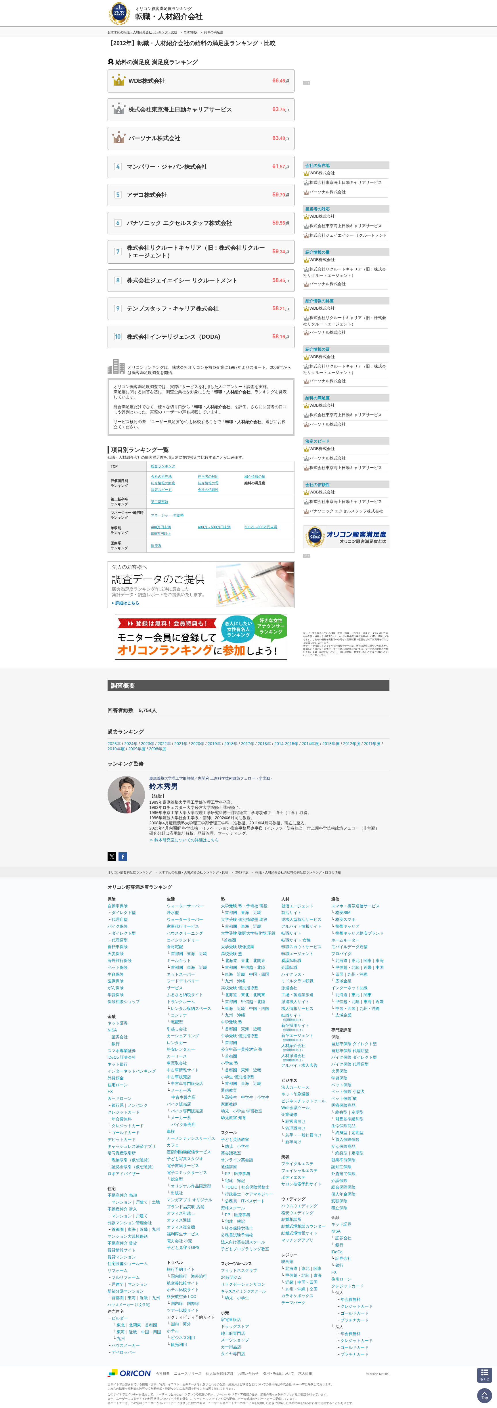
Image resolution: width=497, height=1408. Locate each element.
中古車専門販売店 (187, 1083)
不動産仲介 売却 (122, 1195)
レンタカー (177, 1042)
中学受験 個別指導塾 (239, 1035)
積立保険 (339, 1208)
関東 (318, 1268)
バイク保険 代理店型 (350, 1064)
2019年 (214, 743)
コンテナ (179, 1015)
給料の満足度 (317, 398)
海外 (187, 1324)
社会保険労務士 (255, 1187)
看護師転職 (291, 960)
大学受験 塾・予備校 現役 (244, 906)
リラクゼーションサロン (243, 1284)
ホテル (173, 1330)
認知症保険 (341, 1166)
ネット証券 (118, 1023)
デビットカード (122, 1139)
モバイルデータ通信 (349, 946)
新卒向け (293, 1141)
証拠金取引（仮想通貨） (134, 1166)
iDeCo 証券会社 (122, 1057)
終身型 (341, 1112)
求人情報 (305, 1374)
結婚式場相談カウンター (303, 1226)
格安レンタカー (181, 1049)
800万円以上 (161, 534)
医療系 (156, 546)
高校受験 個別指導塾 (239, 987)
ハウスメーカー (126, 1345)
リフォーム (118, 1270)
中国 (380, 967)
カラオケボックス (297, 1295)
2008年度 (157, 749)
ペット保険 (118, 967)
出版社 (177, 1193)
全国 (313, 1289)
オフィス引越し (181, 1213)
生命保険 (116, 974)
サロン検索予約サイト (301, 1184)
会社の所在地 (161, 477)
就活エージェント (297, 906)
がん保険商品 (343, 1146)
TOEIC (231, 1187)
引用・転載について (278, 1374)
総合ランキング (163, 466)
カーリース (177, 1056)
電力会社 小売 (179, 1241)
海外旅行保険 (120, 960)
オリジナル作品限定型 (191, 1186)
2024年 (130, 743)
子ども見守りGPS (183, 1247)
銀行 (116, 1043)
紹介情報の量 (254, 477)
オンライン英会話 (237, 1160)
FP (227, 1173)
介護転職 (289, 967)
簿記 (241, 1180)
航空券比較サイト (183, 1283)
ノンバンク (138, 1105)
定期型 (357, 1112)
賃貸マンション (122, 1257)
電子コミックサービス (187, 1172)
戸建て (142, 1202)
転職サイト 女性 (296, 940)
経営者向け (295, 1121)
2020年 (197, 743)
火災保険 (116, 953)
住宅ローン (118, 1085)
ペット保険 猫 (344, 1098)
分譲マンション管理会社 (130, 1222)
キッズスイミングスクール (243, 1291)
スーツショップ (235, 1340)
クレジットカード (124, 1112)
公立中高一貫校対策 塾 (241, 1049)
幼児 (229, 1146)
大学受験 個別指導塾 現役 (244, 919)
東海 (132, 1229)
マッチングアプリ (297, 1240)
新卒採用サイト (295, 1027)
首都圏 (118, 1229)
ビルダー (120, 1318)
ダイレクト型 (124, 912)
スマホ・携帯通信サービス (355, 906)
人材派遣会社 (293, 1057)
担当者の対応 (208, 477)
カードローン (120, 1098)
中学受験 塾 (231, 1022)
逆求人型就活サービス (301, 919)
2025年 (114, 743)
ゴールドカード (126, 1132)
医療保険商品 (343, 1105)
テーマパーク (293, 1302)
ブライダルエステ (297, 1163)
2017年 (247, 743)
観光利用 (179, 1344)
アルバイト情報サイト (301, 926)
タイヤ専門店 (233, 1353)
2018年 (231, 743)
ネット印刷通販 (295, 1094)
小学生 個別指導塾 (237, 1077)
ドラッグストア (235, 1326)
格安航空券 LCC (181, 1296)
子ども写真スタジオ (185, 1158)
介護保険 (339, 1180)
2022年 (164, 743)
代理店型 (120, 919)
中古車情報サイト (183, 1070)
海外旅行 (199, 1276)
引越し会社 (177, 1029)
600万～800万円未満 (260, 527)
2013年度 (331, 743)
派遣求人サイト (295, 1001)
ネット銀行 (118, 1064)
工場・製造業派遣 (297, 994)
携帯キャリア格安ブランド (359, 933)
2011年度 (372, 743)
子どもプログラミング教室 (245, 1249)
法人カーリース (295, 1087)
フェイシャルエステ (299, 1170)
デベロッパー (124, 1352)
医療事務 (242, 1173)
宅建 (229, 1180)
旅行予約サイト (181, 1269)
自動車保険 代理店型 (350, 1050)
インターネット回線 (349, 987)
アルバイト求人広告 (299, 1065)
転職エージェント (297, 953)
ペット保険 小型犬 (348, 1091)
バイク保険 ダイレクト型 (354, 1057)
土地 (156, 1202)
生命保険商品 (343, 1125)
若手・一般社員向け (303, 1135)
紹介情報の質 (208, 483)
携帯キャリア (347, 926)
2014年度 (310, 743)
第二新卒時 (159, 502)
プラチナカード (355, 1320)
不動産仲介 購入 (122, 1209)
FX (110, 1091)
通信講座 (229, 1166)
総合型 (177, 1179)
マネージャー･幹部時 (167, 515)
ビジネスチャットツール (303, 1101)
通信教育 (229, 1090)
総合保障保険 (343, 1187)
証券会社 (120, 1037)
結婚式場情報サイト (299, 1233)
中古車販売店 (179, 1077)
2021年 (181, 743)
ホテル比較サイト (183, 1289)
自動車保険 (118, 906)
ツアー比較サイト (183, 1310)
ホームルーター (345, 940)
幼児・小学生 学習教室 (241, 1111)
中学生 (247, 1097)
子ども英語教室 (235, 1139)
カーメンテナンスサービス (191, 1138)
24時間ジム (231, 1277)
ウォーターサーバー (185, 906)
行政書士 (233, 1194)
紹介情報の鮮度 (163, 483)
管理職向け (295, 1128)
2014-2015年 (286, 743)
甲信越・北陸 (253, 967)
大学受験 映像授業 (237, 946)
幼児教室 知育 (233, 1117)
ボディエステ (293, 1177)
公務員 (231, 1201)
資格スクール (233, 1208)
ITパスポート (253, 1201)
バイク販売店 (179, 1104)
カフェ (173, 1145)
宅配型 (177, 1022)
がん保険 (116, 987)
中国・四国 (151, 1332)
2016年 (264, 743)
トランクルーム (181, 1001)
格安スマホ (345, 919)
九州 (156, 1229)
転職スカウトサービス (301, 946)
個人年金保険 (343, 1194)
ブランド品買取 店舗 (185, 1206)
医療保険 (116, 981)
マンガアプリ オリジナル (189, 1199)
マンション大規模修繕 (128, 1236)
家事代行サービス (183, 926)
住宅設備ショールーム (128, 1263)
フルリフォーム (126, 1277)
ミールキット (179, 960)
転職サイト (291, 933)
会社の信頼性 (208, 490)
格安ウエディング (297, 1212)
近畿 (144, 1229)
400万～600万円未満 (214, 527)
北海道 (231, 960)
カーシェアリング (183, 1035)
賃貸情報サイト (122, 1250)
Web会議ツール (295, 1107)
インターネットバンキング (132, 1071)
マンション (122, 1202)
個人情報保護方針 (220, 1374)
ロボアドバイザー (124, 1173)
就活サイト (291, 912)
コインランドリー (183, 940)
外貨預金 (116, 1078)
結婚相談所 (291, 1219)
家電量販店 (231, 1319)
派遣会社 (289, 987)
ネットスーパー (181, 974)
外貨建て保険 (343, 1173)
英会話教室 (231, 1153)
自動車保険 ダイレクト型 (354, 1043)
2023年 (147, 743)
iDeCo (337, 1251)
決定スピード (161, 490)
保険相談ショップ (124, 1001)
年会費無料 (122, 1119)
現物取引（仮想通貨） (132, 1160)
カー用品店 (231, 1347)
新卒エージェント (297, 1037)
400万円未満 (161, 527)
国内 (175, 1324)
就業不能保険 (343, 1160)
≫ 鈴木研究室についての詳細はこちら (184, 840)
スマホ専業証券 (122, 1050)
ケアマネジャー (259, 1194)
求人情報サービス (297, 1008)
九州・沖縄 (235, 981)
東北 (121, 1325)
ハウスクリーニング (185, 933)
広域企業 (343, 981)
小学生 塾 (229, 1063)
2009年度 (137, 749)
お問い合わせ (248, 1374)
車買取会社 (177, 1063)
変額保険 (339, 1201)
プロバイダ (341, 953)
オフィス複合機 (181, 1227)
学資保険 (116, 994)
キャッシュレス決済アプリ (132, 1146)
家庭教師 (229, 1104)
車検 (171, 1131)
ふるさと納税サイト (185, 994)
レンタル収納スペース (191, 1008)
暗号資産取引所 (122, 1153)
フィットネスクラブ (239, 1270)
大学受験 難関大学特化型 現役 (248, 933)
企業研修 (289, 1114)
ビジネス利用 (183, 1337)
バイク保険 (118, 926)
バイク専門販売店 (187, 1111)
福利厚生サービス (183, 1234)
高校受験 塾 (231, 953)
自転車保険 (118, 946)
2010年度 (116, 749)
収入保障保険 (347, 1139)
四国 (339, 974)
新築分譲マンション (126, 1291)
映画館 (287, 1261)
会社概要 (163, 1374)
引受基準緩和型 (349, 1119)
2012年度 (351, 743)
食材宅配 (175, 946)
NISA (112, 1030)
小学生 (263, 1097)
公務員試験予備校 (237, 1235)
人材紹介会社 (293, 1047)
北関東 (135, 1325)
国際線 (193, 1303)
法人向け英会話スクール (243, 1242)
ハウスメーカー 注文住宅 (129, 1305)
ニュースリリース (188, 1374)
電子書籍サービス (183, 1165)
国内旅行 (179, 1276)
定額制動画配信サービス (189, 1151)
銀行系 (118, 1105)
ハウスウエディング (299, 1205)
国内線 (177, 1303)
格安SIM (343, 912)
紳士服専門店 (233, 1333)
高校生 (231, 1097)
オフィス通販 (179, 1220)
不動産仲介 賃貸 (122, 1243)
